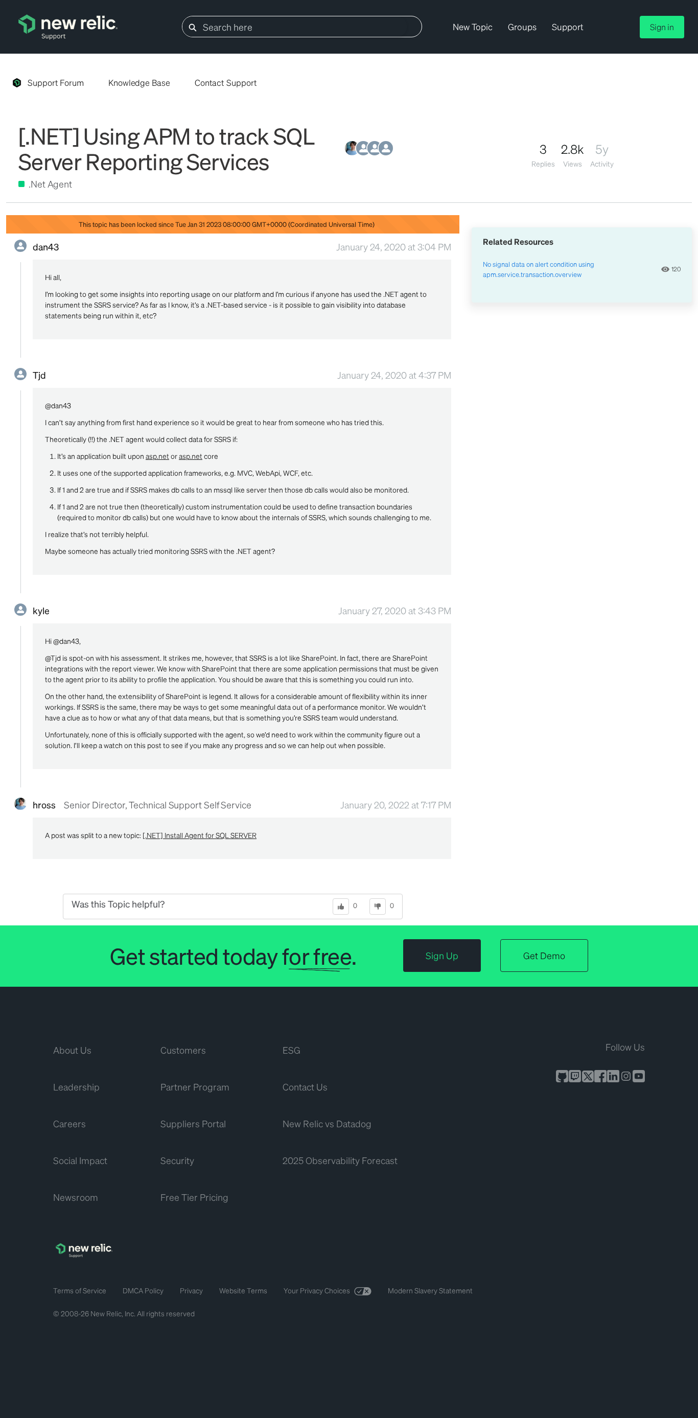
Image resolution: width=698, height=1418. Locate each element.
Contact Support (226, 82)
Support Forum (56, 82)
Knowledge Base (139, 82)
